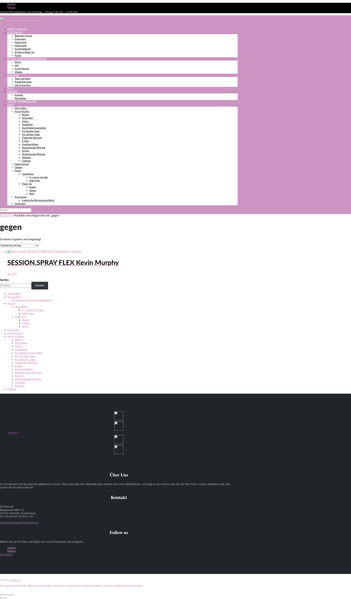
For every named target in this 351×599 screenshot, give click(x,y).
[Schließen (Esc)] (12, 594)
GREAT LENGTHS (17, 29)
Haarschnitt (21, 46)
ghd (16, 65)
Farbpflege (27, 125)
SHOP (10, 105)
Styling (25, 151)
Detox (25, 121)
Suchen (4, 280)
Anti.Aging (27, 118)
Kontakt (19, 95)
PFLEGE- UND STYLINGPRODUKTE (26, 59)
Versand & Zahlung (9, 586)
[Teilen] (8, 594)
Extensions (20, 39)
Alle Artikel (20, 108)
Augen (32, 187)
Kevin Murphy (22, 69)
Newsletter (20, 98)
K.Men (25, 141)
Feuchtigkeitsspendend (34, 128)
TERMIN (12, 433)
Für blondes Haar (30, 131)
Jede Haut (34, 181)
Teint (31, 194)
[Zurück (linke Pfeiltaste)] (1, 598)
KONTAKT (12, 92)
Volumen (26, 158)
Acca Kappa (21, 197)
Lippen (32, 190)
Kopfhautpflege (30, 144)
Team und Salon (23, 79)
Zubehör (26, 161)
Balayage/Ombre (23, 36)
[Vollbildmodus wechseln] (5, 594)
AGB (23, 586)
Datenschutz (45, 586)
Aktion (25, 115)
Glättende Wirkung (32, 138)
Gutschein (20, 204)
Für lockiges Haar (31, 134)
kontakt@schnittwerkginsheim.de (19, 522)
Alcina (18, 62)
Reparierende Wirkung (33, 148)
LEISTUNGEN (14, 32)
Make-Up (27, 184)
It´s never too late (38, 177)
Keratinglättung (23, 49)
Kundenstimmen (23, 82)
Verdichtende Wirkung (33, 154)
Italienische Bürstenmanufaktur (38, 200)
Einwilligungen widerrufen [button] (127, 586)
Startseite (5, 215)
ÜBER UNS (13, 75)
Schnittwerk (15, 580)
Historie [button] (108, 586)
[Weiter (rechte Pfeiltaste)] (5, 598)
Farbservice (21, 42)
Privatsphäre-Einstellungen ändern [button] (85, 586)
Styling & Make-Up (24, 52)
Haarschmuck (22, 164)
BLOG (10, 88)
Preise (18, 55)
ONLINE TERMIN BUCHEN (22, 102)
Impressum (59, 586)
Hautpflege (28, 174)
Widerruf (32, 586)
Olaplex (18, 72)
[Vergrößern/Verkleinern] (1, 594)
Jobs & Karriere (23, 85)
